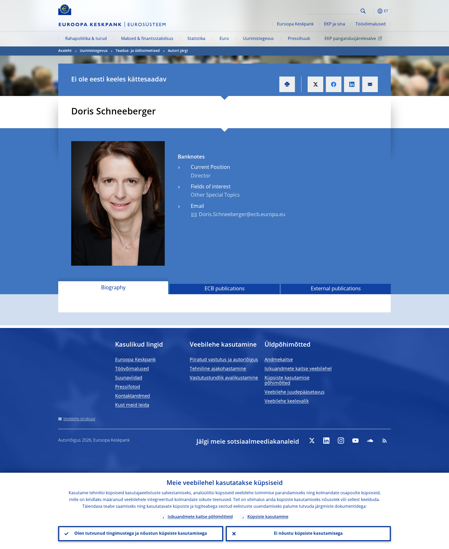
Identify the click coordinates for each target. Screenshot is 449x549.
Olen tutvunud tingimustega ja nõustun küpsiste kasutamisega (140, 534)
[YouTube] (355, 440)
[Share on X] (315, 84)
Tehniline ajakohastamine (218, 369)
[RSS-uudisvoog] (384, 440)
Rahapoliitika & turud (86, 39)
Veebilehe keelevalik (287, 401)
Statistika (196, 39)
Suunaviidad (128, 378)
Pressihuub (299, 39)
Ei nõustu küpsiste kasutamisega (308, 534)
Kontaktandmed (132, 396)
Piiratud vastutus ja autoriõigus (224, 360)
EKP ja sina (334, 24)
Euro (224, 39)
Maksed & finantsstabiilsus (147, 39)
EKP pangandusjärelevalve (350, 39)
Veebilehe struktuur (79, 419)
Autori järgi (178, 51)
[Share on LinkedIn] (352, 84)
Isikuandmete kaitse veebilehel (298, 369)
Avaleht (65, 51)
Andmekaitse (279, 360)
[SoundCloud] (370, 440)
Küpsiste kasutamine (267, 517)
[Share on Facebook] (333, 84)
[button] (372, 11)
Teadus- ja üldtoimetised (138, 51)
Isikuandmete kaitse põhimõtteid (200, 517)
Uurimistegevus (258, 39)
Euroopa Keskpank (295, 24)
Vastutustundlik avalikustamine (224, 378)
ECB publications (224, 289)
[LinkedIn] (326, 440)
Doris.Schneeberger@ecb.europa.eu (242, 214)
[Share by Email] (370, 84)
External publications (336, 289)
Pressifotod (127, 387)
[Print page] (287, 84)
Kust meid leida (132, 405)
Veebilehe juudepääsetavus (295, 392)
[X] (312, 440)
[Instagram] (341, 440)
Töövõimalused (370, 24)
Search (363, 11)
